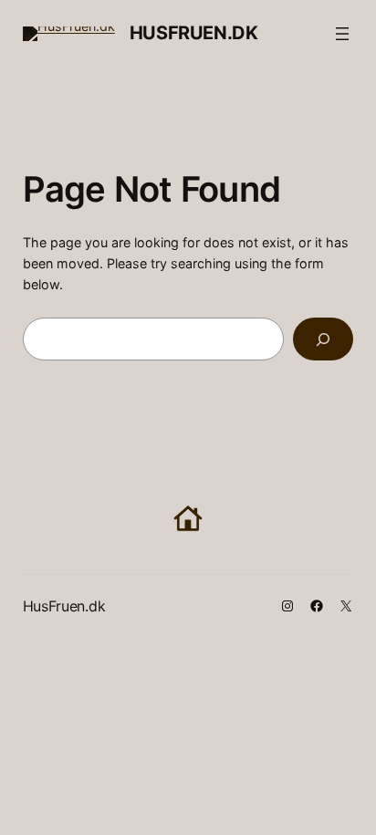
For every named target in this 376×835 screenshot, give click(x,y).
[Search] (323, 339)
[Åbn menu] (342, 34)
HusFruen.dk (194, 33)
